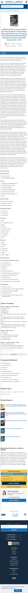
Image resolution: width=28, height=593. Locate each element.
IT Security (20, 392)
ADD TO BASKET (14, 483)
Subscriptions (14, 565)
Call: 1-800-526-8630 (14, 497)
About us (14, 549)
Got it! (18, 590)
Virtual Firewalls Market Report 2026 (13, 436)
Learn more (12, 588)
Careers (14, 551)
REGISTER (14, 530)
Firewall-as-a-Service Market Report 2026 (14, 428)
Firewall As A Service (6, 392)
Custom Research (14, 563)
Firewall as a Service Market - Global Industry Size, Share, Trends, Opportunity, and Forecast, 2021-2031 (16, 405)
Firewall (14, 392)
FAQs (14, 572)
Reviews (14, 553)
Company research (13, 561)
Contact (14, 570)
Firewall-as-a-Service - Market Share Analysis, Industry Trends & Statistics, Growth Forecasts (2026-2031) (16, 414)
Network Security (5, 394)
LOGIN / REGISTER (14, 574)
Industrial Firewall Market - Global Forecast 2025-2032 (16, 420)
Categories (14, 559)
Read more (14, 354)
